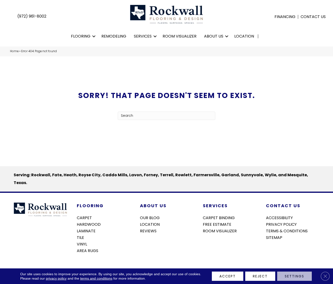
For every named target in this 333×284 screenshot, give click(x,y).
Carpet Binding (219, 217)
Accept (227, 276)
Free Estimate (217, 224)
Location (244, 36)
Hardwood (89, 224)
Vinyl (82, 243)
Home (14, 51)
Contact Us (313, 17)
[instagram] (278, 250)
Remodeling (113, 36)
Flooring (80, 36)
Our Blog (150, 217)
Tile (80, 237)
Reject (260, 276)
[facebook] (269, 250)
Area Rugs (87, 250)
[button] (94, 36)
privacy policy (56, 278)
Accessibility (279, 217)
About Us (213, 36)
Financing (284, 17)
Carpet (84, 217)
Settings (294, 276)
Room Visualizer (179, 36)
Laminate (86, 230)
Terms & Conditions (287, 230)
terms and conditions (96, 278)
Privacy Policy (281, 224)
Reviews (148, 230)
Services (143, 36)
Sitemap (274, 237)
